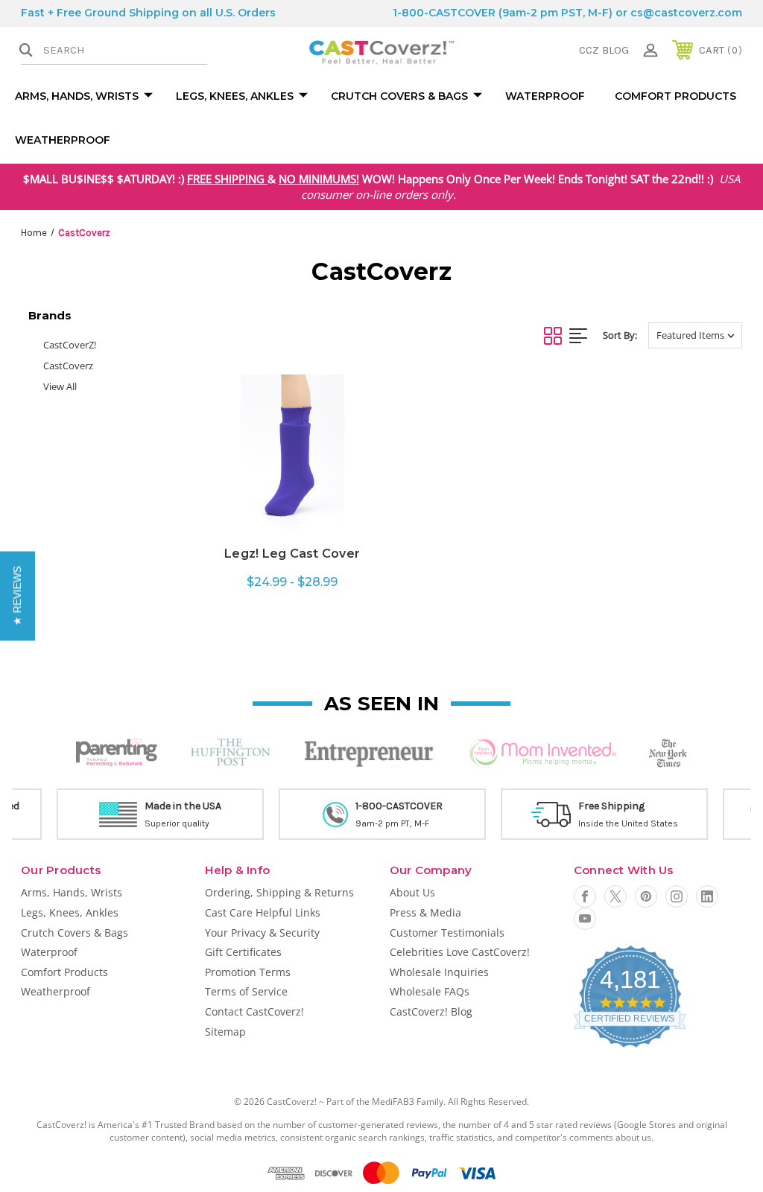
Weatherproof (62, 140)
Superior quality (177, 823)
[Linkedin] (707, 896)
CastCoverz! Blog (431, 1011)
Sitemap (225, 1031)
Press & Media (425, 912)
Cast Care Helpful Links (262, 912)
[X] (615, 896)
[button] (17, 596)
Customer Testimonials (447, 932)
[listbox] (695, 335)
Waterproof (545, 96)
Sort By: (620, 335)
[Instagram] (676, 896)
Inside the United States (628, 823)
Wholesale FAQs (429, 991)
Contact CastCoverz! (254, 1011)
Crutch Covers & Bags (399, 96)
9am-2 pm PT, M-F (392, 823)
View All (60, 386)
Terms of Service (246, 991)
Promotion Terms (248, 972)
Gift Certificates (243, 952)
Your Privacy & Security (262, 932)
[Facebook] (585, 896)
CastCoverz (68, 365)
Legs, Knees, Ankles (235, 96)
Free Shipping (611, 806)
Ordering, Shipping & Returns (279, 892)
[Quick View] (292, 520)
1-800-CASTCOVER (444, 12)
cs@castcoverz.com (686, 12)
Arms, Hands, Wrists (77, 96)
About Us (412, 892)
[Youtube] (585, 919)
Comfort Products (675, 96)
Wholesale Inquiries (439, 972)
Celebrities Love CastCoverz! (460, 952)
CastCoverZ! (69, 344)
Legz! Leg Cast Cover (292, 553)
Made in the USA (183, 806)
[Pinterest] (646, 896)
